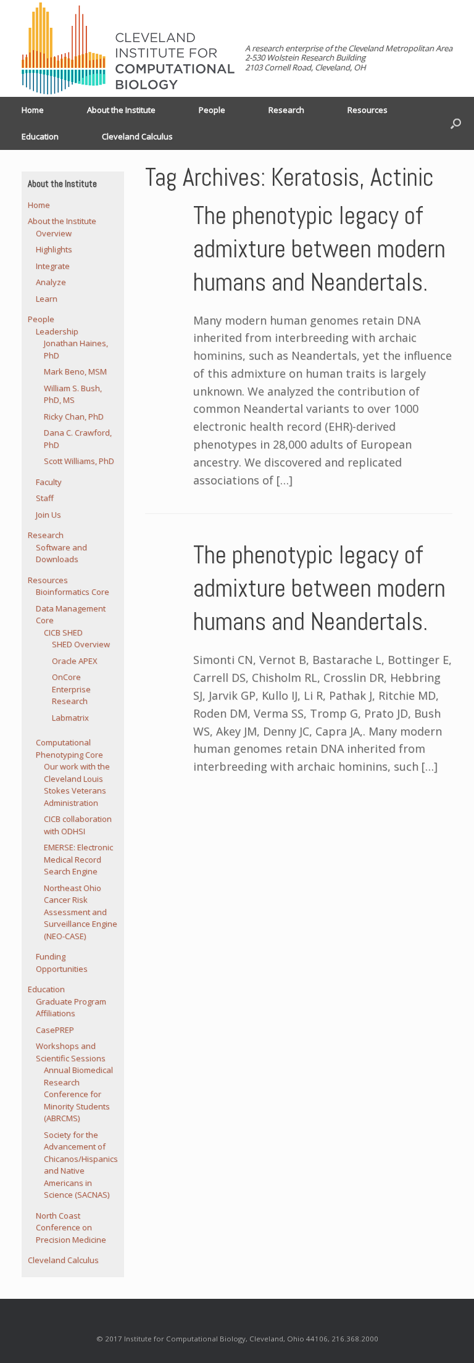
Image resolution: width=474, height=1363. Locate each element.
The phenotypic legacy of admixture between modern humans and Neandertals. (319, 249)
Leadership (57, 331)
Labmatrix (70, 717)
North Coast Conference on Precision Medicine (71, 1227)
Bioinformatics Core (72, 591)
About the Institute (121, 109)
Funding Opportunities (62, 962)
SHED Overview (81, 644)
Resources (367, 109)
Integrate (53, 265)
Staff (45, 497)
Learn (46, 298)
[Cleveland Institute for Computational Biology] (128, 48)
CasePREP (55, 1029)
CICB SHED (63, 632)
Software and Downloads (61, 553)
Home (33, 109)
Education (40, 136)
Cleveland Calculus (137, 136)
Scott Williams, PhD (79, 460)
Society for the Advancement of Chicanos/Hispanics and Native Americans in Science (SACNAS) (81, 1165)
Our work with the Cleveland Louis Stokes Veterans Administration (77, 784)
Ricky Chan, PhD (74, 416)
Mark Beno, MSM (75, 371)
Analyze (51, 282)
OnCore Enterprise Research (71, 688)
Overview (54, 233)
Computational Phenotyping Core (69, 748)
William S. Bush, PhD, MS (73, 394)
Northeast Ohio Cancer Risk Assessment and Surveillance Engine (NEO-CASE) (80, 912)
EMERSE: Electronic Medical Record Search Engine (78, 859)
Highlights (54, 249)
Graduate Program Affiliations (71, 1007)
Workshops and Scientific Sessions (71, 1052)
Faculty (49, 481)
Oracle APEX (75, 660)
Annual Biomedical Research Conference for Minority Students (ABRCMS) (78, 1094)
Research (286, 109)
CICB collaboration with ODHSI (78, 825)
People (212, 109)
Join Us (48, 514)
